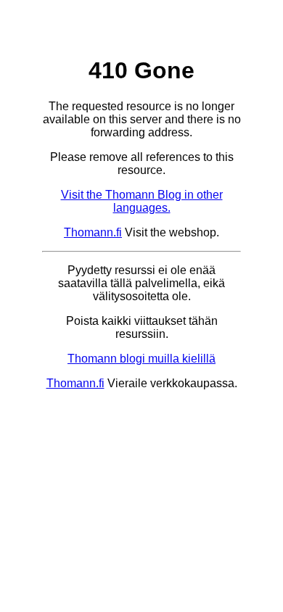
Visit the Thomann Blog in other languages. (142, 201)
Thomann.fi (93, 232)
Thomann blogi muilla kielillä (141, 358)
